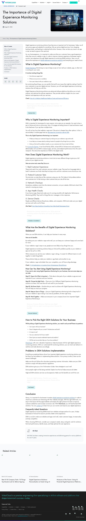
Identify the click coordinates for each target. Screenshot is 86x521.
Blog (8, 38)
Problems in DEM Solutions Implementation (10, 68)
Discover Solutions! (32, 313)
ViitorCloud (29, 343)
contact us (39, 406)
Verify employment (31, 507)
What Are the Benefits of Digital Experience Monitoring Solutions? (11, 61)
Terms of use (21, 509)
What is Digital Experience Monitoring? (10, 49)
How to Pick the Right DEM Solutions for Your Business (12, 65)
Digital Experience (31, 68)
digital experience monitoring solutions (52, 60)
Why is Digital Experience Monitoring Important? (12, 53)
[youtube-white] (82, 508)
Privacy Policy (5, 509)
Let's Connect (73, 2)
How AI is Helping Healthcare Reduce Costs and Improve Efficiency (49, 98)
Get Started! (31, 387)
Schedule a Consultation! (34, 221)
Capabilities (34, 2)
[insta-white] (79, 508)
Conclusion (6, 71)
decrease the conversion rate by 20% (58, 132)
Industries (42, 2)
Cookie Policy (13, 509)
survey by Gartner (33, 147)
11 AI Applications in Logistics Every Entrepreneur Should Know (48, 265)
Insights (17, 507)
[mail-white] (73, 508)
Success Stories (56, 2)
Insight (48, 2)
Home (4, 38)
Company (64, 2)
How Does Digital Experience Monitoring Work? (11, 57)
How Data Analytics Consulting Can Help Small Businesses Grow (50, 206)
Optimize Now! (31, 113)
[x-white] (76, 508)
